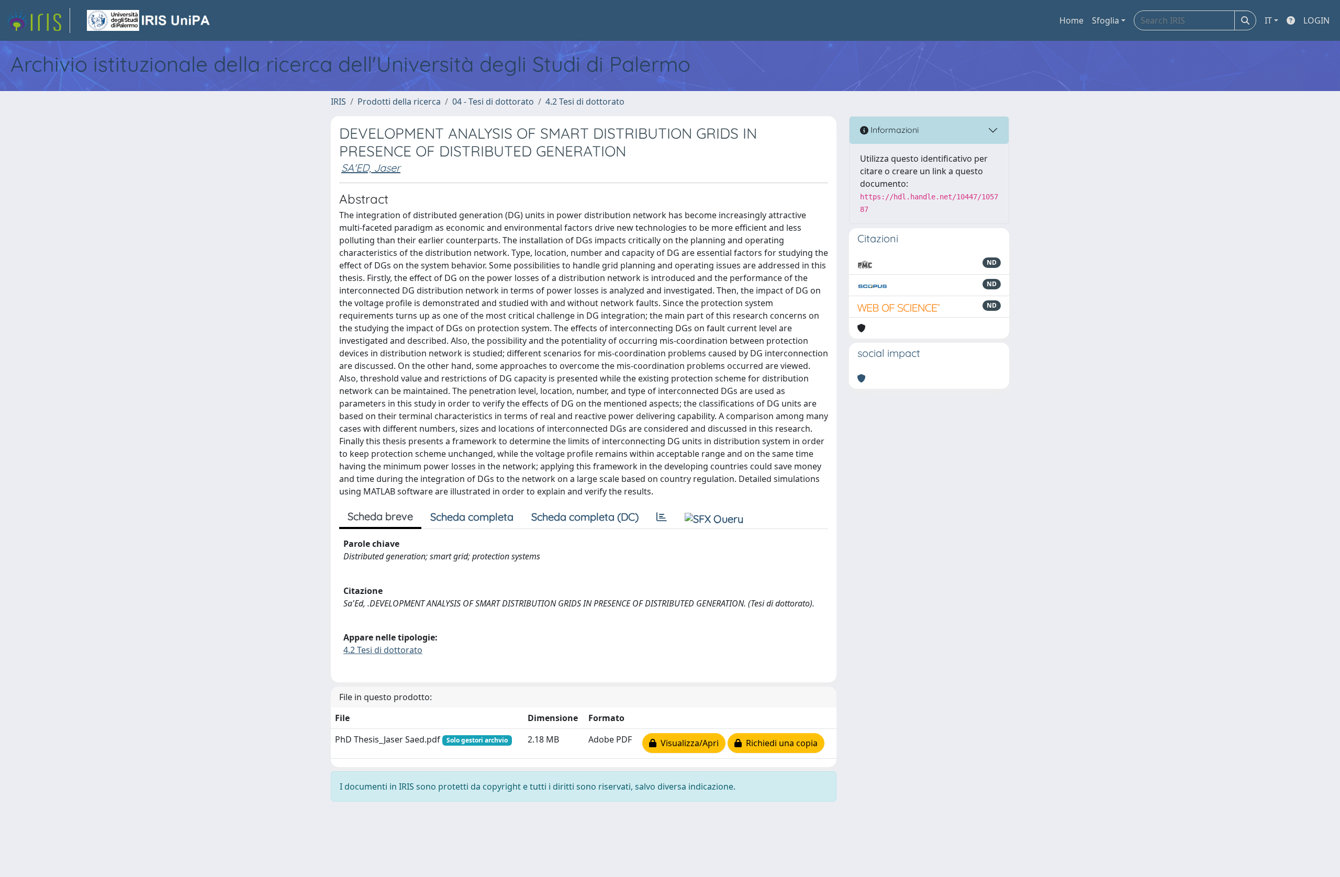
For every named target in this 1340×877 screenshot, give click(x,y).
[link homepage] (38, 20)
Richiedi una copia (780, 743)
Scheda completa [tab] (471, 516)
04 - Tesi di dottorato (493, 101)
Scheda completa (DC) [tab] (585, 516)
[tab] (661, 517)
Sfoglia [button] (1105, 20)
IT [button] (1268, 20)
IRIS (338, 101)
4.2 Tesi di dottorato (584, 101)
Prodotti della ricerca (399, 101)
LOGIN (1316, 20)
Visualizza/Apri (687, 743)
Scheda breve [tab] (380, 516)
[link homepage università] (149, 20)
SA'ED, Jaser (370, 167)
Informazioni (893, 130)
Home (1071, 20)
